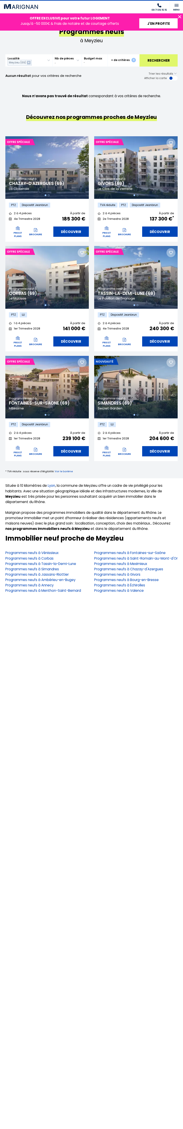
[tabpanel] (47, 167)
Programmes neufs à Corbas (29, 558)
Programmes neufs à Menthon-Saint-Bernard (43, 590)
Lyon (51, 485)
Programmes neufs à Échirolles (119, 585)
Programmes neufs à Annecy (29, 585)
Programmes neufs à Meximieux (120, 563)
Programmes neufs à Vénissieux (31, 552)
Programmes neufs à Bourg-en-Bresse (126, 579)
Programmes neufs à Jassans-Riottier (37, 574)
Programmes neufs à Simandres (32, 569)
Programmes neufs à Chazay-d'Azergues (128, 569)
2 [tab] (49, 195)
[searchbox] (33, 62)
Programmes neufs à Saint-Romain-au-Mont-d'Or (136, 558)
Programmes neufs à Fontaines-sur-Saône (130, 552)
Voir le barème (64, 471)
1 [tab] (45, 195)
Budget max (93, 58)
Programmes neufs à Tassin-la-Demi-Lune (40, 563)
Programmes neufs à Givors (117, 574)
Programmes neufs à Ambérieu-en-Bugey (40, 579)
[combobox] (28, 60)
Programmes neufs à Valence (119, 590)
